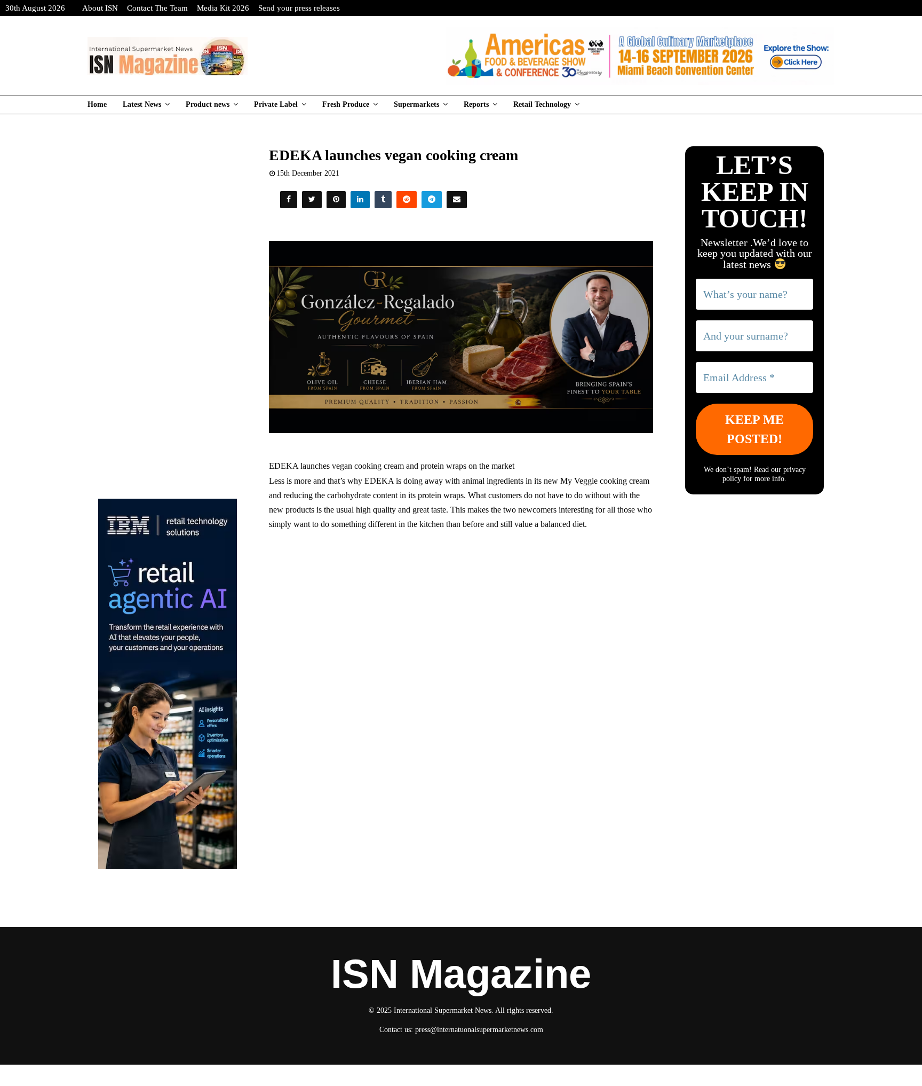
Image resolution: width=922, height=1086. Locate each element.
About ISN (100, 8)
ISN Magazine (461, 974)
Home (97, 104)
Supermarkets (416, 104)
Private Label (276, 104)
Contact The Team (157, 8)
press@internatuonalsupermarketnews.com (479, 1030)
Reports (476, 104)
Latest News (142, 104)
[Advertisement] (461, 616)
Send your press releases (299, 8)
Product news (207, 104)
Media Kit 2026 (223, 8)
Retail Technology (542, 104)
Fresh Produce (345, 104)
